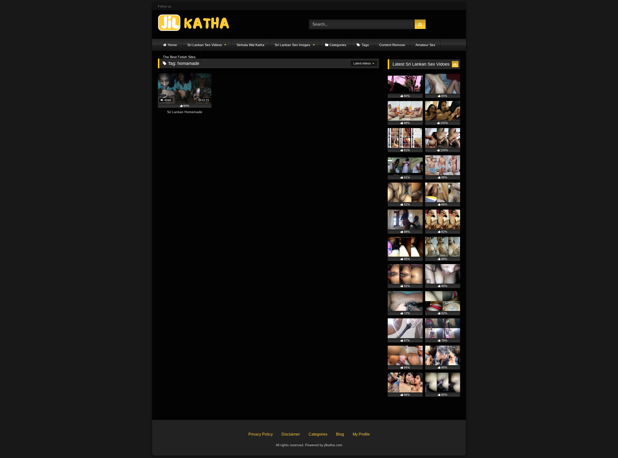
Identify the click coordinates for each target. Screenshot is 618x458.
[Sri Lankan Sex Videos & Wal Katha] (194, 23)
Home (172, 45)
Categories (338, 45)
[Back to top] (603, 443)
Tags (365, 45)
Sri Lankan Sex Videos (204, 45)
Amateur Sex (425, 45)
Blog (340, 434)
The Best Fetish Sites (179, 57)
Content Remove (392, 45)
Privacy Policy (260, 434)
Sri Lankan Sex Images (292, 45)
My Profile (361, 434)
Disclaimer (290, 434)
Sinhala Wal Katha (250, 45)
